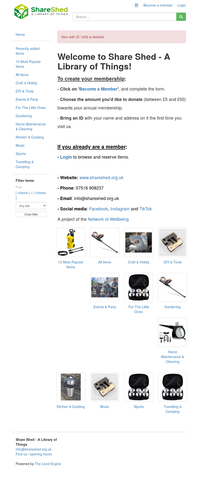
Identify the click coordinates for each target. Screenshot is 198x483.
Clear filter (31, 214)
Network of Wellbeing (108, 219)
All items (22, 74)
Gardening (24, 115)
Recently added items (28, 51)
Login (181, 5)
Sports (21, 153)
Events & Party (27, 99)
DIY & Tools (25, 91)
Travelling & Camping (25, 164)
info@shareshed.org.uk (33, 449)
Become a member (158, 5)
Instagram (120, 208)
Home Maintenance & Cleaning (31, 126)
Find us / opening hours (34, 454)
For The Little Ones (30, 107)
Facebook (98, 208)
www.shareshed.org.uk (101, 177)
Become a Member (98, 89)
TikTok (145, 208)
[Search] (181, 17)
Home (20, 34)
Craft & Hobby (26, 82)
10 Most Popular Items (28, 64)
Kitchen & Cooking (30, 137)
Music (20, 145)
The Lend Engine (48, 463)
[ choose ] (23, 192)
